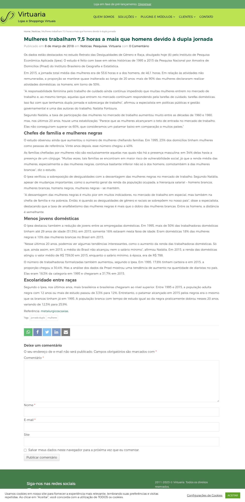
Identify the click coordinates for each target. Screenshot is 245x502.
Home (27, 31)
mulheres (52, 317)
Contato (206, 17)
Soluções (126, 17)
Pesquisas (100, 46)
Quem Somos (103, 17)
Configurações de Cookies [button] (204, 495)
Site (26, 434)
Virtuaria (115, 46)
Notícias (36, 31)
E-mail (29, 420)
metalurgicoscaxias (54, 311)
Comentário (34, 358)
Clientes (186, 17)
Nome (29, 405)
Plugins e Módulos (156, 17)
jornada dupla (38, 317)
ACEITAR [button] (233, 495)
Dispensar (144, 4)
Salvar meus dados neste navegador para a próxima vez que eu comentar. (83, 450)
